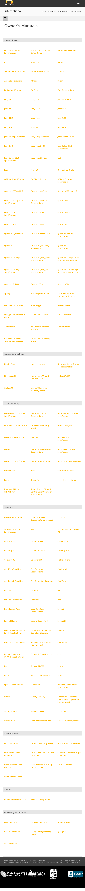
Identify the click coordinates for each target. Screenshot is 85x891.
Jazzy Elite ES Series (65, 136)
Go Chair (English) (64, 425)
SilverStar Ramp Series (40, 799)
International (52, 11)
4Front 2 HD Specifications (15, 71)
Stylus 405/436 (63, 376)
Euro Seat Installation (13, 305)
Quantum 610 (63, 200)
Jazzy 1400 (35, 118)
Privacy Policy (63, 860)
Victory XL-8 (9, 720)
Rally (59, 654)
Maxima (60, 630)
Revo (6, 675)
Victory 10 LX (63, 517)
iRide (33, 470)
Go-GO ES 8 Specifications (15, 461)
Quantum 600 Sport (39, 191)
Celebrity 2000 (37, 541)
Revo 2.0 (34, 529)
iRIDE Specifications (65, 470)
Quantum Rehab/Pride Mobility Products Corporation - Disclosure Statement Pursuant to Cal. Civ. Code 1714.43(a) (42, 862)
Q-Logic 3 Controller (39, 315)
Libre (6, 480)
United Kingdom (63, 11)
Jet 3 (59, 158)
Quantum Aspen (38, 212)
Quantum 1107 (63, 212)
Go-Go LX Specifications (41, 461)
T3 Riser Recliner (64, 765)
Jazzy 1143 (8, 118)
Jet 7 (6, 170)
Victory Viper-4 (37, 711)
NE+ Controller (63, 305)
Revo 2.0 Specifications (40, 675)
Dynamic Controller (39, 822)
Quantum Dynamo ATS (40, 233)
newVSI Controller (12, 831)
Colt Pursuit (62, 569)
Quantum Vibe (37, 284)
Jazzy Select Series (39, 158)
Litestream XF (10, 376)
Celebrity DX (62, 541)
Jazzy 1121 (61, 109)
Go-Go (7, 449)
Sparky (7, 293)
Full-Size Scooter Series (14, 600)
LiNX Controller (10, 822)
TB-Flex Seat (9, 327)
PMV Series (62, 642)
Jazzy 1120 (35, 109)
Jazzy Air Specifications (40, 136)
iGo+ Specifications (65, 90)
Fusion (60, 81)
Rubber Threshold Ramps (15, 799)
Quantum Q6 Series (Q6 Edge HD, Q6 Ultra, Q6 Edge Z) (69, 272)
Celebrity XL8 (36, 560)
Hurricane (35, 600)
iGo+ (6, 62)
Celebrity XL (9, 560)
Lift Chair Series (11, 743)
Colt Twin (61, 581)
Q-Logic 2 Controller (66, 170)
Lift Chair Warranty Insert (42, 743)
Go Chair (34, 90)
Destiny (60, 590)
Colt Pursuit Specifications (15, 581)
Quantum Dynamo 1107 (14, 233)
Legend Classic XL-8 (39, 621)
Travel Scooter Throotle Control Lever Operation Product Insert (41, 492)
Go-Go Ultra (9, 470)
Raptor (60, 666)
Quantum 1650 (10, 224)
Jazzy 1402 (61, 118)
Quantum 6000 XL (64, 224)
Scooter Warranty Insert (68, 720)
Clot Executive (63, 560)
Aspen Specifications (13, 81)
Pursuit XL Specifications (41, 654)
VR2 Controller (63, 327)
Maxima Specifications (13, 517)
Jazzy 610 (8, 99)
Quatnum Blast (63, 284)
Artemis (60, 71)
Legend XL (61, 621)
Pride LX (34, 170)
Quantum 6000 (37, 224)
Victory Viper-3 (10, 711)
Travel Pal (35, 480)
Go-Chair (34, 437)
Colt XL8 (7, 590)
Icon (59, 600)
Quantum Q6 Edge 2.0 (13, 257)
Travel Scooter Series (66, 480)
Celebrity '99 (9, 541)
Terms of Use (75, 860)
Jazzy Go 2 (8, 146)
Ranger (7, 666)
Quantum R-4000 (11, 284)
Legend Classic (10, 621)
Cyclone (34, 590)
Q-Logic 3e (62, 831)
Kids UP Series (10, 364)
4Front (60, 62)
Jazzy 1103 (35, 99)
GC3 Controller (63, 822)
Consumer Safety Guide (41, 720)
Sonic (59, 675)
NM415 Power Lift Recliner (68, 743)
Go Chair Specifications (14, 437)
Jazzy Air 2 (61, 127)
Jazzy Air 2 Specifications (14, 136)
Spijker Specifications (13, 685)
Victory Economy (38, 697)
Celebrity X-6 (63, 550)
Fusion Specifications (13, 90)
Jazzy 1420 (8, 127)
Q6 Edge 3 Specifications (14, 179)
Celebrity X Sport (38, 550)
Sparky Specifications (40, 293)
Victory (7, 697)
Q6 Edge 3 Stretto (38, 179)
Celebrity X (9, 550)
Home (44, 11)
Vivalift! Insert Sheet (13, 776)
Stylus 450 (8, 388)
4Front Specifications (66, 50)
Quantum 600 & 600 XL (14, 191)
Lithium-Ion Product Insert (15, 425)
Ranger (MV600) (37, 666)
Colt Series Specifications (42, 581)
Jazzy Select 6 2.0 (38, 146)
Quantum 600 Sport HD (67, 191)
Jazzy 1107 (8, 109)
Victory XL (61, 711)
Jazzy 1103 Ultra (64, 99)
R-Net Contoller (64, 315)
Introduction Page (12, 609)
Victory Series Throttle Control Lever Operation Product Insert (68, 699)
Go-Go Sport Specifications (69, 461)
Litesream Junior (38, 364)
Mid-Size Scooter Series (14, 642)
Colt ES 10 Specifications (14, 569)
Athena (34, 81)
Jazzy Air (34, 127)
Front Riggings (37, 305)
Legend (60, 609)
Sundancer (35, 685)
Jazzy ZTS (35, 62)
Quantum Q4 (9, 245)
